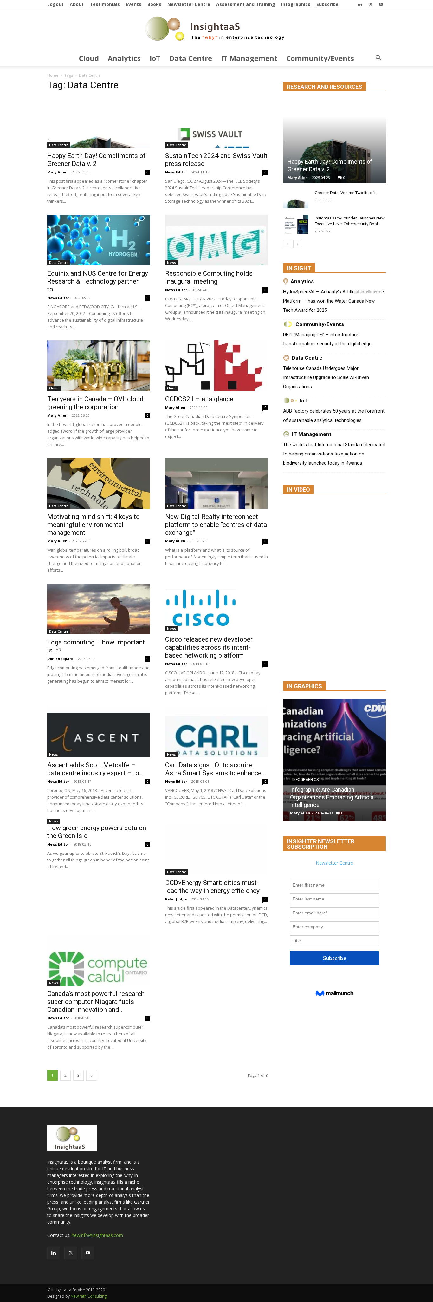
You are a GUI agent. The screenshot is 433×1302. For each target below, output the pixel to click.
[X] (370, 4)
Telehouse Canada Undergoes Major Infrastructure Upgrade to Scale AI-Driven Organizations (326, 377)
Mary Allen (57, 172)
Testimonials (105, 4)
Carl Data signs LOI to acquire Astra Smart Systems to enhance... (215, 769)
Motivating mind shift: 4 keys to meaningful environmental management (93, 524)
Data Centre (190, 58)
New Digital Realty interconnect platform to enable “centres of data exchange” (216, 524)
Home (52, 75)
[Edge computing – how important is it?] (98, 609)
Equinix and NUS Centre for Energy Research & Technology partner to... (97, 281)
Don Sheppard (60, 658)
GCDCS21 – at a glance (199, 399)
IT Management (249, 58)
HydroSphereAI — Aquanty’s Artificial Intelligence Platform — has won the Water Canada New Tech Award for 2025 (333, 301)
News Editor (176, 172)
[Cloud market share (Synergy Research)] (356, 760)
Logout (55, 4)
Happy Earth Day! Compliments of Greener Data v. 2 (96, 159)
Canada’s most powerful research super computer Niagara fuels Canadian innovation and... (96, 1001)
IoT (155, 58)
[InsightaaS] (216, 30)
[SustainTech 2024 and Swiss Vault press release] (216, 122)
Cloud (89, 58)
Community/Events (320, 58)
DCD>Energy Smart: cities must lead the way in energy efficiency (212, 886)
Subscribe (327, 4)
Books (154, 4)
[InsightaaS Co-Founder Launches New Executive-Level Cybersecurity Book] (295, 224)
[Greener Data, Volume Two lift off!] (295, 198)
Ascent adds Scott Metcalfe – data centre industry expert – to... (95, 769)
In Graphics (304, 686)
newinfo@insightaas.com (97, 1235)
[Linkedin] (360, 4)
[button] (378, 59)
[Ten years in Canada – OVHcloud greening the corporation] (98, 365)
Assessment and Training (245, 4)
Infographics (295, 4)
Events (133, 4)
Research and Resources (324, 86)
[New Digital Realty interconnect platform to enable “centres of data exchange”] (216, 483)
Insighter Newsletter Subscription (320, 844)
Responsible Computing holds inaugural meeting (209, 277)
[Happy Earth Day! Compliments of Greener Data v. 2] (98, 122)
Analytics (124, 58)
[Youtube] (381, 4)
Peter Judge (176, 899)
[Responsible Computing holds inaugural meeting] (216, 240)
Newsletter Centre (188, 4)
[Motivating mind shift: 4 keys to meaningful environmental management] (98, 483)
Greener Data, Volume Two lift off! (346, 192)
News (171, 262)
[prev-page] (287, 244)
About (77, 4)
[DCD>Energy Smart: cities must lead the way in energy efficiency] (216, 849)
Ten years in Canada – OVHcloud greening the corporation (95, 403)
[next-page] (91, 1075)
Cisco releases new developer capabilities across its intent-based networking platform (209, 647)
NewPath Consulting (89, 1296)
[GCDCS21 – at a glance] (216, 365)
